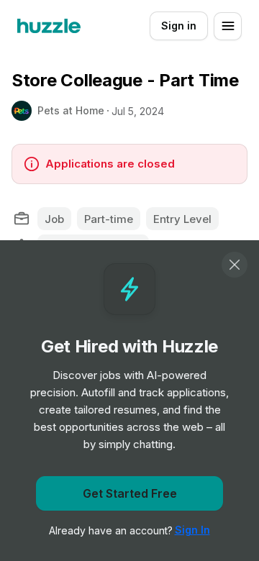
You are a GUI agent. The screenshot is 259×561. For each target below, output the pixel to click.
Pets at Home (70, 110)
